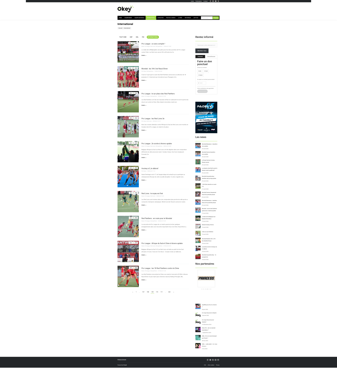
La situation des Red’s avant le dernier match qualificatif (209, 169)
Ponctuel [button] (200, 56)
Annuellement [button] (211, 56)
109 (152, 292)
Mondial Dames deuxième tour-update (208, 153)
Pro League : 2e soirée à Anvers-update (156, 143)
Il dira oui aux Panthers (207, 231)
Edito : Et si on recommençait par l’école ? (209, 337)
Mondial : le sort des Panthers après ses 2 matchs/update (209, 209)
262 (169, 292)
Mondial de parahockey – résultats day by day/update (209, 177)
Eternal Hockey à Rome (208, 224)
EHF (131, 37)
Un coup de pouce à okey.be (209, 312)
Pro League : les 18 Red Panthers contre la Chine (160, 268)
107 (143, 292)
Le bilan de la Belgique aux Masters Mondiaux (208, 217)
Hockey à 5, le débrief (149, 168)
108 (148, 292)
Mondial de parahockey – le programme (209, 256)
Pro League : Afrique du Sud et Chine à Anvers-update (162, 243)
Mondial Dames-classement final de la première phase (209, 193)
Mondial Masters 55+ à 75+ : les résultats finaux (209, 239)
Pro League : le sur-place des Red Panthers (158, 94)
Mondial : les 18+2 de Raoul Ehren (154, 69)
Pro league (147, 46)
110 (157, 292)
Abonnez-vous (201, 51)
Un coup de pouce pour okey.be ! (208, 321)
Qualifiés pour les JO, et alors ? (209, 306)
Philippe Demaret (122, 359)
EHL (137, 37)
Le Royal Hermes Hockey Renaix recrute (208, 161)
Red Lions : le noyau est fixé (152, 193)
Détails (143, 55)
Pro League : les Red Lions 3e (152, 119)
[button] (201, 289)
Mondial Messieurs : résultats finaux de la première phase (209, 201)
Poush (125, 365)
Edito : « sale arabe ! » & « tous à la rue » (209, 345)
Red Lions (152, 46)
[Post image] (198, 145)
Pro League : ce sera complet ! (153, 44)
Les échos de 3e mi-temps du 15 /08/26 (209, 248)
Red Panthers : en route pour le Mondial (156, 218)
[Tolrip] (206, 287)
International (153, 37)
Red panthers (159, 46)
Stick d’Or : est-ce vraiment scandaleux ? (208, 329)
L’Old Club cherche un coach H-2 (209, 185)
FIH (143, 37)
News (142, 46)
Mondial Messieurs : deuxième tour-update (209, 145)
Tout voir (122, 37)
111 (162, 292)
